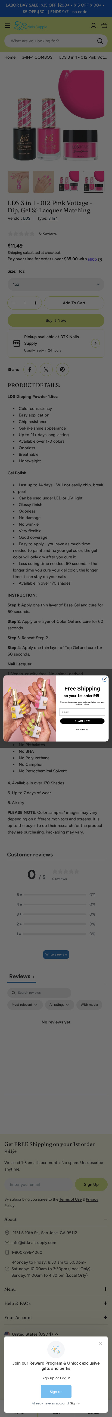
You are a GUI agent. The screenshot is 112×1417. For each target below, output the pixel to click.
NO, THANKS (82, 729)
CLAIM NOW (82, 721)
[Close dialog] (104, 679)
